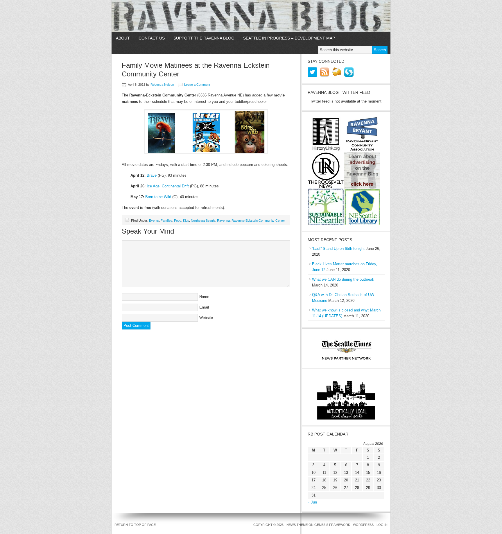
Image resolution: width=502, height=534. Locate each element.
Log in (382, 524)
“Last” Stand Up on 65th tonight (338, 248)
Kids (186, 220)
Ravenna (223, 220)
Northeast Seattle (203, 220)
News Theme (297, 524)
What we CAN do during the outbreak (343, 279)
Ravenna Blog (251, 16)
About (123, 38)
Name (204, 297)
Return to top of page (135, 524)
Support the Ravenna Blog (203, 38)
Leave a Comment (197, 84)
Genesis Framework (332, 524)
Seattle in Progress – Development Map (289, 38)
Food (177, 220)
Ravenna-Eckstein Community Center (258, 220)
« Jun (312, 502)
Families (166, 220)
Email (204, 307)
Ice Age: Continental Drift (168, 186)
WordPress (363, 524)
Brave (152, 175)
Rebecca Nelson (162, 84)
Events (154, 220)
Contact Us (152, 38)
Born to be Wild (158, 197)
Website (206, 318)
